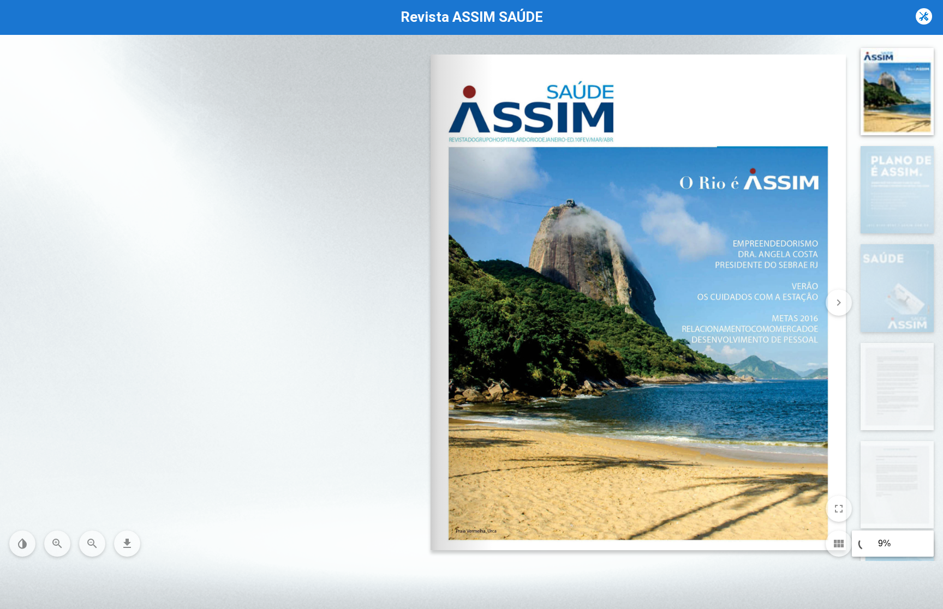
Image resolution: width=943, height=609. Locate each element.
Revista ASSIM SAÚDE (472, 17)
